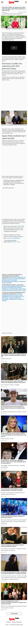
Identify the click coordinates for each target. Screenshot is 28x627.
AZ (5, 12)
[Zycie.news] (14, 2)
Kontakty (8, 622)
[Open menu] (2, 2)
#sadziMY (19, 226)
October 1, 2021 (16, 242)
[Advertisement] (14, 95)
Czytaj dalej (14, 613)
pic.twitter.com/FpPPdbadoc (12, 238)
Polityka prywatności (17, 622)
